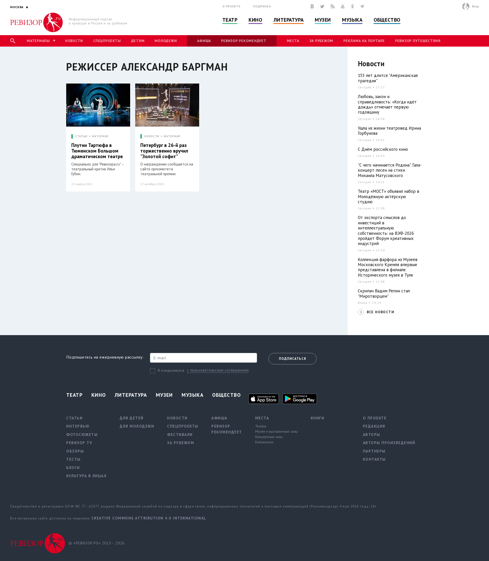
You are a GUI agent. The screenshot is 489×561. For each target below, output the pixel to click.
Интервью (77, 426)
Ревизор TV (79, 442)
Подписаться (292, 359)
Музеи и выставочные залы (276, 431)
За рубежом (321, 40)
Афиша (204, 40)
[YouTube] (343, 6)
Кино (255, 20)
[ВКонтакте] (312, 6)
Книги (317, 418)
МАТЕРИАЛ (100, 136)
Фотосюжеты (82, 434)
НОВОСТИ (151, 136)
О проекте (231, 6)
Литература (289, 20)
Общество (387, 20)
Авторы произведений (389, 442)
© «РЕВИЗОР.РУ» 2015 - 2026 (97, 543)
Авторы (371, 434)
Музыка (352, 20)
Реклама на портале (364, 40)
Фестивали (180, 434)
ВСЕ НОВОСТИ (380, 312)
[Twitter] (322, 6)
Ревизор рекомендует (243, 40)
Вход (475, 6)
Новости (74, 40)
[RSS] (333, 6)
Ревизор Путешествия (417, 40)
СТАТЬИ (81, 136)
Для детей (132, 418)
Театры (260, 426)
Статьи (74, 418)
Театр (230, 20)
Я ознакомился (171, 370)
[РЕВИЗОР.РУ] (36, 22)
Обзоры (75, 451)
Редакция (374, 426)
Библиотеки (264, 442)
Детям (138, 40)
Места (293, 40)
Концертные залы (269, 436)
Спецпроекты (107, 40)
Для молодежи (137, 426)
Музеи (323, 20)
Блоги (73, 467)
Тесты (73, 459)
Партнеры (374, 451)
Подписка (262, 6)
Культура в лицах (86, 475)
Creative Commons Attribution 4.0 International (148, 518)
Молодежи (166, 40)
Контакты (374, 459)
